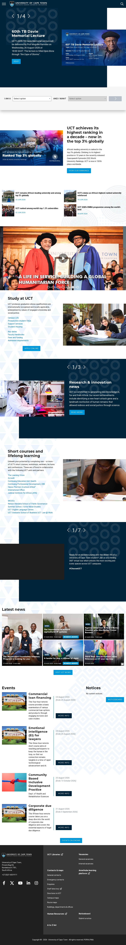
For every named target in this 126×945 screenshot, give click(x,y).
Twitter (12, 883)
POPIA (86, 940)
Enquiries (51, 884)
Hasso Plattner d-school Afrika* (22, 487)
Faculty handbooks (16, 334)
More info (63, 716)
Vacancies (83, 854)
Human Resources (55, 914)
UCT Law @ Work (45, 512)
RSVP (16, 61)
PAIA (92, 940)
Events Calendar (71, 840)
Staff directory (53, 889)
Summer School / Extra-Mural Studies (24, 507)
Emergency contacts (55, 880)
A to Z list (51, 925)
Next (28, 16)
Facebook (4, 883)
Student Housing (15, 327)
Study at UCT (20, 298)
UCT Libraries (53, 854)
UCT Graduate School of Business (22, 512)
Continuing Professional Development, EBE (26, 484)
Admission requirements (18, 340)
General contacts (54, 875)
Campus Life (13, 318)
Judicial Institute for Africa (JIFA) (22, 493)
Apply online (31, 348)
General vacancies (86, 859)
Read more (77, 412)
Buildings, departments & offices (60, 907)
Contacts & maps (55, 870)
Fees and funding (15, 337)
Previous (14, 16)
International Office (16, 490)
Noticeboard (115, 699)
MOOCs (11, 501)
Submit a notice (85, 918)
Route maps (52, 902)
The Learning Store (16, 475)
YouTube (20, 883)
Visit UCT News (63, 672)
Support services (15, 324)
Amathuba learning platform (87, 872)
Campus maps (53, 898)
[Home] (17, 855)
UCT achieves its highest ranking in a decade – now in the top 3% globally (85, 135)
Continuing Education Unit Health (22, 481)
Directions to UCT (54, 893)
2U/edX (11, 478)
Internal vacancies (86, 864)
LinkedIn (28, 883)
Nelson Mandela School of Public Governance (27, 504)
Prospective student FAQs (19, 321)
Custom (36, 883)
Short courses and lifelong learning (25, 453)
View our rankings (79, 171)
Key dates (12, 331)
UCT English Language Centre (20, 509)
